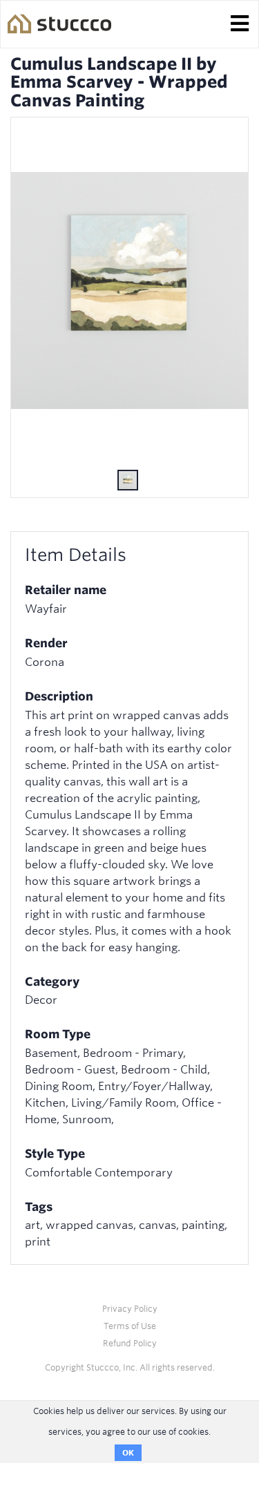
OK (128, 1453)
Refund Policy (130, 1343)
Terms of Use (130, 1326)
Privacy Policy (129, 1309)
